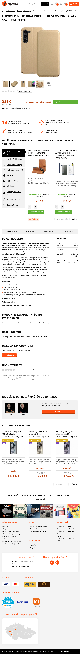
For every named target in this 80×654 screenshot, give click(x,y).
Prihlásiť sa (34, 380)
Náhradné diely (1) (15, 170)
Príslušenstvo (10, 11)
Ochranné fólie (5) (14, 164)
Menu (75, 3)
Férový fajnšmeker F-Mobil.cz (40, 526)
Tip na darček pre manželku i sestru (67, 535)
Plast (76, 250)
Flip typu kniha (75, 244)
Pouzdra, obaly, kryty (24, 11)
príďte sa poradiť (51, 132)
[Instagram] (57, 562)
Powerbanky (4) (13, 199)
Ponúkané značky (36, 529)
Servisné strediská (9, 536)
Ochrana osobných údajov (12, 544)
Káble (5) (10, 186)
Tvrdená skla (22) (14, 159)
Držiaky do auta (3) (14, 193)
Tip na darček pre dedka (65, 531)
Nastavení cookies (36, 534)
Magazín (33, 548)
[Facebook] (52, 562)
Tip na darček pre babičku (66, 529)
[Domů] (3, 11)
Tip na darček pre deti (64, 526)
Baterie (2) (11, 175)
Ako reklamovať (8, 539)
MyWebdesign (64, 651)
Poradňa (33, 545)
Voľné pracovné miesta (38, 531)
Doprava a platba (9, 529)
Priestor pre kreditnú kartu (73, 261)
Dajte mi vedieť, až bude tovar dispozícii (18, 108)
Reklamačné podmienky (11, 534)
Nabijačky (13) (13, 181)
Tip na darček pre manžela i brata (66, 539)
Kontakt (6, 526)
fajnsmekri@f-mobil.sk (52, 406)
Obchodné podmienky (11, 531)
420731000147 (56, 404)
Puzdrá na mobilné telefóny (11, 323)
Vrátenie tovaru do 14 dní (12, 541)
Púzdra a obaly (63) (13, 152)
